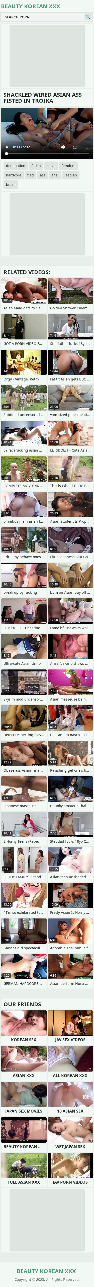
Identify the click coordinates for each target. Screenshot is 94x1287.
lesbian (71, 175)
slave (51, 165)
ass (42, 175)
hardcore (13, 175)
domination (15, 165)
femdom (68, 165)
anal (55, 175)
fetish (36, 165)
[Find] (87, 16)
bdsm (11, 184)
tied (30, 175)
